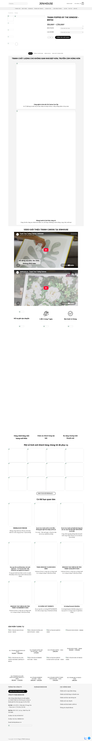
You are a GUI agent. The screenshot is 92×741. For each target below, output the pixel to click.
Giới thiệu (24, 8)
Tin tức (70, 8)
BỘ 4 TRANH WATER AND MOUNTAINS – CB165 (36, 650)
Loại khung (50, 32)
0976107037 (20, 715)
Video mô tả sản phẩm (57, 53)
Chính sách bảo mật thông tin (68, 697)
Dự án (65, 8)
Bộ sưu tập (48, 8)
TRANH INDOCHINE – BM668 (74, 648)
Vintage (16, 13)
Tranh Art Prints (38, 8)
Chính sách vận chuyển (66, 701)
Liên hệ (75, 8)
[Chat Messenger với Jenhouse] (89, 738)
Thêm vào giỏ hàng (62, 37)
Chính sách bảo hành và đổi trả (68, 704)
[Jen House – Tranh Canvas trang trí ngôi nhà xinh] (46, 3)
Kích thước (50, 28)
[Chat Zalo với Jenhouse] (85, 738)
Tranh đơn (10, 13)
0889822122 (20, 719)
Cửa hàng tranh (57, 8)
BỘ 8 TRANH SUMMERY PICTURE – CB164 (36, 678)
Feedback (30, 8)
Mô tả (30, 53)
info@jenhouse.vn (16, 722)
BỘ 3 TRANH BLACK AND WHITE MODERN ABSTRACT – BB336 (17, 677)
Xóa (83, 26)
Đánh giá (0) (48, 53)
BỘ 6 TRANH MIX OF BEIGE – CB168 (74, 678)
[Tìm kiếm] (26, 3)
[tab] (30, 53)
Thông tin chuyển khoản (66, 707)
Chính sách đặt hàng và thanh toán (69, 694)
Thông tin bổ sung (38, 53)
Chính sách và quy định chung (68, 691)
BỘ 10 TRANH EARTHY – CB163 (55, 650)
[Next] (42, 31)
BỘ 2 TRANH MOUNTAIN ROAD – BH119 (17, 651)
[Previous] (17, 31)
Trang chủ (17, 8)
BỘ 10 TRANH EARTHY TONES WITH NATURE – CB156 (55, 678)
